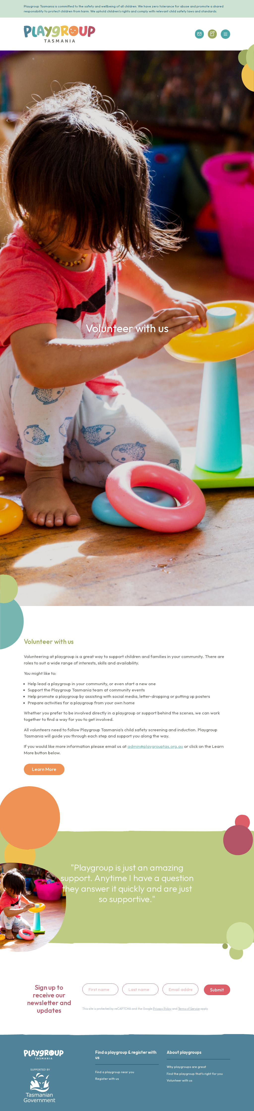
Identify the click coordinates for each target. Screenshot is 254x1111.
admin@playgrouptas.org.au (155, 746)
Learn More (44, 769)
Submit (217, 989)
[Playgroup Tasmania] (59, 34)
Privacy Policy (162, 1008)
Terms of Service (189, 1008)
